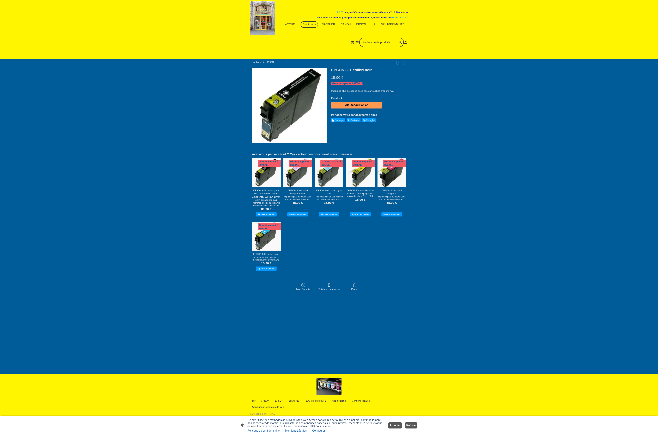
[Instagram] (321, 53)
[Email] (336, 53)
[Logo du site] (262, 18)
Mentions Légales (296, 430)
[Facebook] (314, 53)
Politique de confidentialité (263, 430)
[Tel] (344, 53)
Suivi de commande (329, 289)
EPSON (270, 62)
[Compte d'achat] (406, 42)
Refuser (411, 425)
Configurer (318, 430)
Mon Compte (303, 289)
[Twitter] (329, 53)
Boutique (256, 62)
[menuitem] (398, 62)
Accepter (395, 425)
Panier (354, 289)
